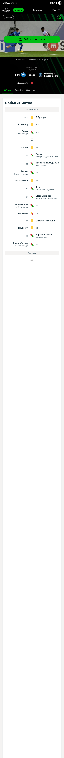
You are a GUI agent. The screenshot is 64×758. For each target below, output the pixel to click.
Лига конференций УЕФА (6, 10)
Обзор (7, 90)
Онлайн (18, 90)
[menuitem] (21, 10)
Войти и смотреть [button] (34, 39)
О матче (30, 90)
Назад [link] (9, 17)
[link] (18, 10)
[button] (56, 10)
